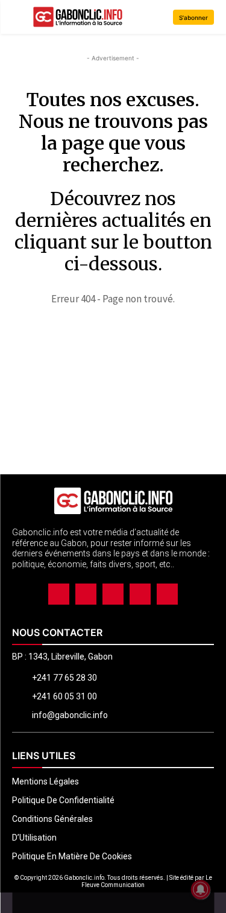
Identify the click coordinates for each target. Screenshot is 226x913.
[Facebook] (58, 594)
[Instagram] (85, 594)
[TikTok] (113, 594)
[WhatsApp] (140, 594)
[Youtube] (167, 594)
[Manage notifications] (200, 889)
